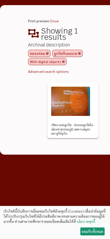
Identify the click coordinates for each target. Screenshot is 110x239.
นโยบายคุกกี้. (86, 221)
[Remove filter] (47, 53)
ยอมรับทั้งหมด (92, 231)
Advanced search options (48, 71)
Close (54, 20)
